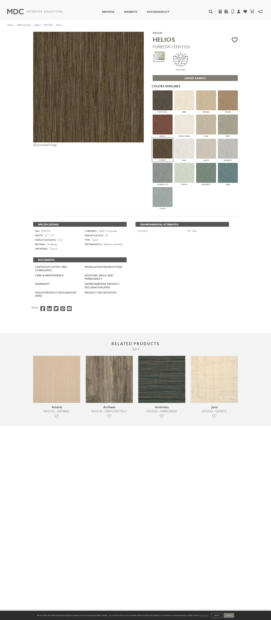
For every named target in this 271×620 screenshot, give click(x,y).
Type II (37, 24)
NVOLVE (48, 24)
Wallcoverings (24, 24)
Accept (229, 615)
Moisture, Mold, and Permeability (99, 277)
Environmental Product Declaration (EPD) (102, 285)
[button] (235, 40)
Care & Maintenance (49, 275)
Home (10, 24)
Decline (216, 615)
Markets (130, 11)
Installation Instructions (103, 266)
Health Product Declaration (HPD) (55, 294)
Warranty (42, 283)
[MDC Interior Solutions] (34, 11)
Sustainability (158, 11)
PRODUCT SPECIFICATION (101, 292)
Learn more (204, 615)
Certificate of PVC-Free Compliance (51, 268)
